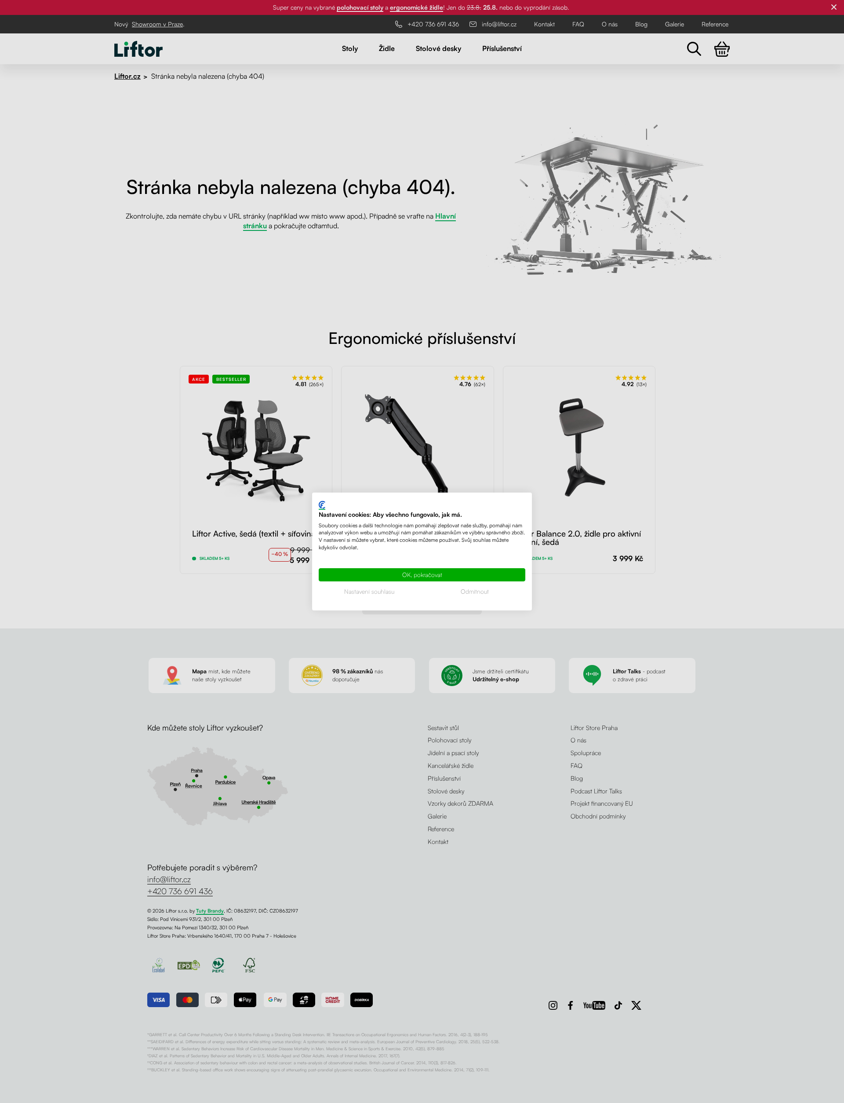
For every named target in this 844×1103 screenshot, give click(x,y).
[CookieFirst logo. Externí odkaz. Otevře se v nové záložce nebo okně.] (322, 505)
